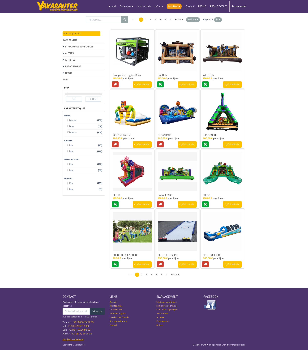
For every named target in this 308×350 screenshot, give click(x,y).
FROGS (206, 195)
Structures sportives (166, 305)
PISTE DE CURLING (168, 255)
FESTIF (116, 195)
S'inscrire (97, 311)
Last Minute (70, 40)
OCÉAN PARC (165, 135)
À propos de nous (118, 321)
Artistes (70, 59)
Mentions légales (118, 313)
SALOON (162, 75)
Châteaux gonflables (166, 302)
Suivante (179, 19)
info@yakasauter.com (73, 339)
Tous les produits (72, 33)
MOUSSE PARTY (121, 135)
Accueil (113, 302)
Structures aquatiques (167, 309)
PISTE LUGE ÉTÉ (212, 255)
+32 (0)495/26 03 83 (79, 330)
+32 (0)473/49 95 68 (78, 326)
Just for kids (116, 305)
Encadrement (73, 66)
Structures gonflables (79, 46)
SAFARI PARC (165, 195)
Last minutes (116, 309)
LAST (65, 79)
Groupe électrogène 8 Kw (127, 75)
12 (217, 19)
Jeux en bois (162, 313)
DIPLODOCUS (210, 135)
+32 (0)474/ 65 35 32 (81, 333)
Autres (69, 53)
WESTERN (208, 75)
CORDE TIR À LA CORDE (125, 255)
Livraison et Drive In (119, 317)
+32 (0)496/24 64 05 (83, 322)
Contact (113, 325)
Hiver (68, 73)
